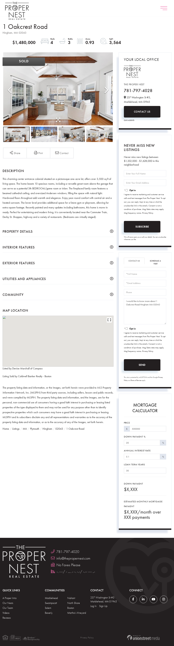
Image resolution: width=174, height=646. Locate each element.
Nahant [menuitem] (71, 598)
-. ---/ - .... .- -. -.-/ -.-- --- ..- (76, 571)
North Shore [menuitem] (73, 603)
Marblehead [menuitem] (51, 598)
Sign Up (103, 606)
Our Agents (129, 120)
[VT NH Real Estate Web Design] (143, 637)
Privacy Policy (147, 213)
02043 (59, 428)
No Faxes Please (68, 564)
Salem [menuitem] (48, 608)
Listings (16, 428)
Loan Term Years (134, 464)
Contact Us (142, 111)
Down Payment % (135, 436)
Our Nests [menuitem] (8, 603)
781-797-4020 (67, 551)
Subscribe (142, 226)
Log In (93, 606)
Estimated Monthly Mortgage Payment (143, 504)
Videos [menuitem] (6, 613)
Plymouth (34, 428)
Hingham (47, 428)
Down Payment (133, 483)
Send (142, 365)
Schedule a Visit (155, 262)
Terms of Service (136, 380)
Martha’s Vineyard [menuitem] (76, 613)
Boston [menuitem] (70, 608)
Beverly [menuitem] (49, 613)
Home (6, 428)
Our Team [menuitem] (8, 608)
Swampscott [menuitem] (51, 603)
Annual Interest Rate (137, 450)
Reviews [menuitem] (7, 618)
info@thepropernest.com (73, 558)
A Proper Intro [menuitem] (9, 598)
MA (25, 428)
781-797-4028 (138, 90)
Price (127, 422)
